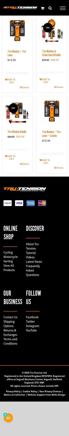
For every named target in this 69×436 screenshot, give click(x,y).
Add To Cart (11, 81)
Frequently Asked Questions (33, 270)
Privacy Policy (13, 391)
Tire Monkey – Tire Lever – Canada (51, 134)
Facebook (32, 317)
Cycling (8, 252)
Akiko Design (58, 394)
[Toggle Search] (50, 8)
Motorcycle (10, 257)
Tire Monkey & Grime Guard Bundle (51, 53)
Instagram (32, 326)
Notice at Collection (14, 394)
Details (25, 87)
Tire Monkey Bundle (17, 132)
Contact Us (10, 317)
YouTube (31, 330)
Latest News (34, 261)
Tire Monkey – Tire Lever (17, 53)
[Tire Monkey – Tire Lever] (17, 30)
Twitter (30, 321)
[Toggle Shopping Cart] (42, 8)
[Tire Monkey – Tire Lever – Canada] (51, 111)
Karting (8, 261)
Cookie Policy (30, 391)
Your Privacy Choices (50, 391)
